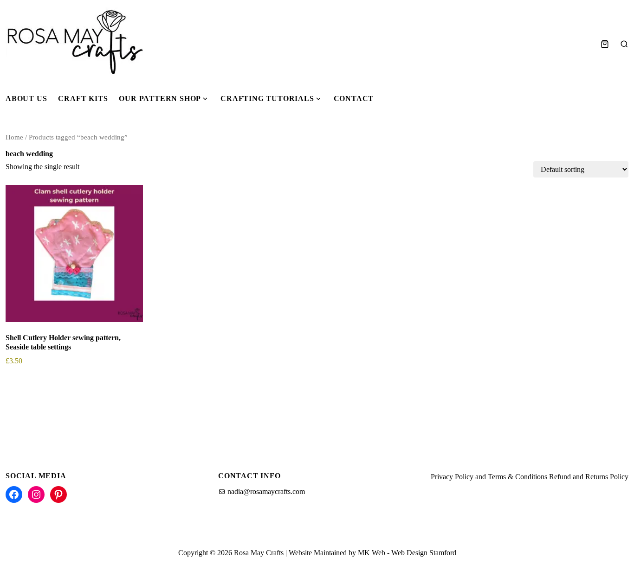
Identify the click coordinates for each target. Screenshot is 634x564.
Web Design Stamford (423, 553)
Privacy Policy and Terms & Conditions (489, 477)
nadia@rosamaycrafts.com (266, 491)
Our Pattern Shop (160, 98)
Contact (354, 98)
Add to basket (34, 387)
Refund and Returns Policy (588, 477)
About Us (26, 98)
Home (14, 137)
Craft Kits (83, 98)
